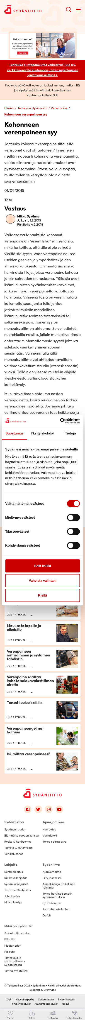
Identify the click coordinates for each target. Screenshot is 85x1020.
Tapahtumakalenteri (56, 909)
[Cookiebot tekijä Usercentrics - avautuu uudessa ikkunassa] (60, 421)
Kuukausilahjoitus (15, 878)
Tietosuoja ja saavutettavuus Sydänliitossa (14, 961)
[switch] (73, 517)
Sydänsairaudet (15, 829)
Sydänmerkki (46, 999)
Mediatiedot (12, 945)
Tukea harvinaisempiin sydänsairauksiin (57, 895)
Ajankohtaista (52, 871)
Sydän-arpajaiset (16, 884)
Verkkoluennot (13, 853)
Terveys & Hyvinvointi (32, 108)
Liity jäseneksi (52, 878)
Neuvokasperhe (24, 999)
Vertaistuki (50, 835)
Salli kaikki (42, 566)
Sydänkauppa (52, 903)
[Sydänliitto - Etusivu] (42, 793)
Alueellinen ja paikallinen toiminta (59, 885)
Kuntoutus (49, 829)
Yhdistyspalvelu (21, 1003)
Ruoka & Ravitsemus (17, 841)
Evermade (50, 989)
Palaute (9, 951)
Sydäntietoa (14, 822)
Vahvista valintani (42, 580)
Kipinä (65, 1003)
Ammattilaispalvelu (46, 1003)
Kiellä (42, 595)
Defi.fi (47, 915)
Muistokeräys (13, 902)
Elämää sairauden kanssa (21, 835)
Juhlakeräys (12, 896)
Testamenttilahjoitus (17, 890)
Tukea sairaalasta (55, 841)
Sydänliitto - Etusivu (35, 9)
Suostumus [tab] (14, 433)
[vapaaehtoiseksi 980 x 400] (43, 45)
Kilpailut (9, 939)
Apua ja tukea (53, 822)
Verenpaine (59, 108)
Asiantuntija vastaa (17, 933)
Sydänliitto (51, 864)
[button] (68, 11)
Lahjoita (10, 864)
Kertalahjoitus (13, 871)
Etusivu (9, 108)
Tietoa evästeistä (16, 971)
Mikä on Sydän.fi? (18, 926)
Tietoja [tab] (70, 433)
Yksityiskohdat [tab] (42, 433)
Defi (9, 999)
